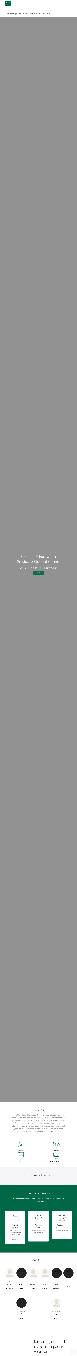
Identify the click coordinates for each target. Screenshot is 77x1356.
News (19, 13)
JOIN (38, 573)
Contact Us (46, 13)
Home (7, 13)
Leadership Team (28, 13)
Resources (37, 13)
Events (13, 13)
